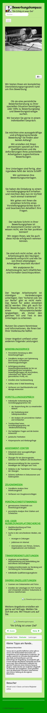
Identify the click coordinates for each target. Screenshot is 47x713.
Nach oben (40, 708)
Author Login (7, 704)
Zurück (12, 631)
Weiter (35, 631)
